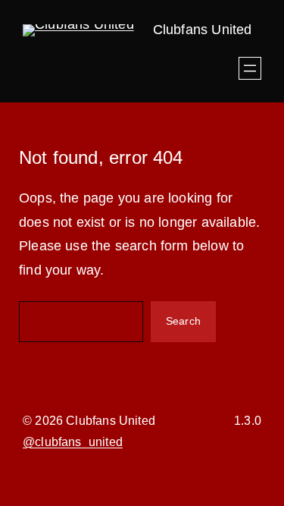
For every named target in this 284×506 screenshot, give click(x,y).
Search (183, 321)
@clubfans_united (73, 441)
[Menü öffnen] (250, 68)
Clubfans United (202, 29)
